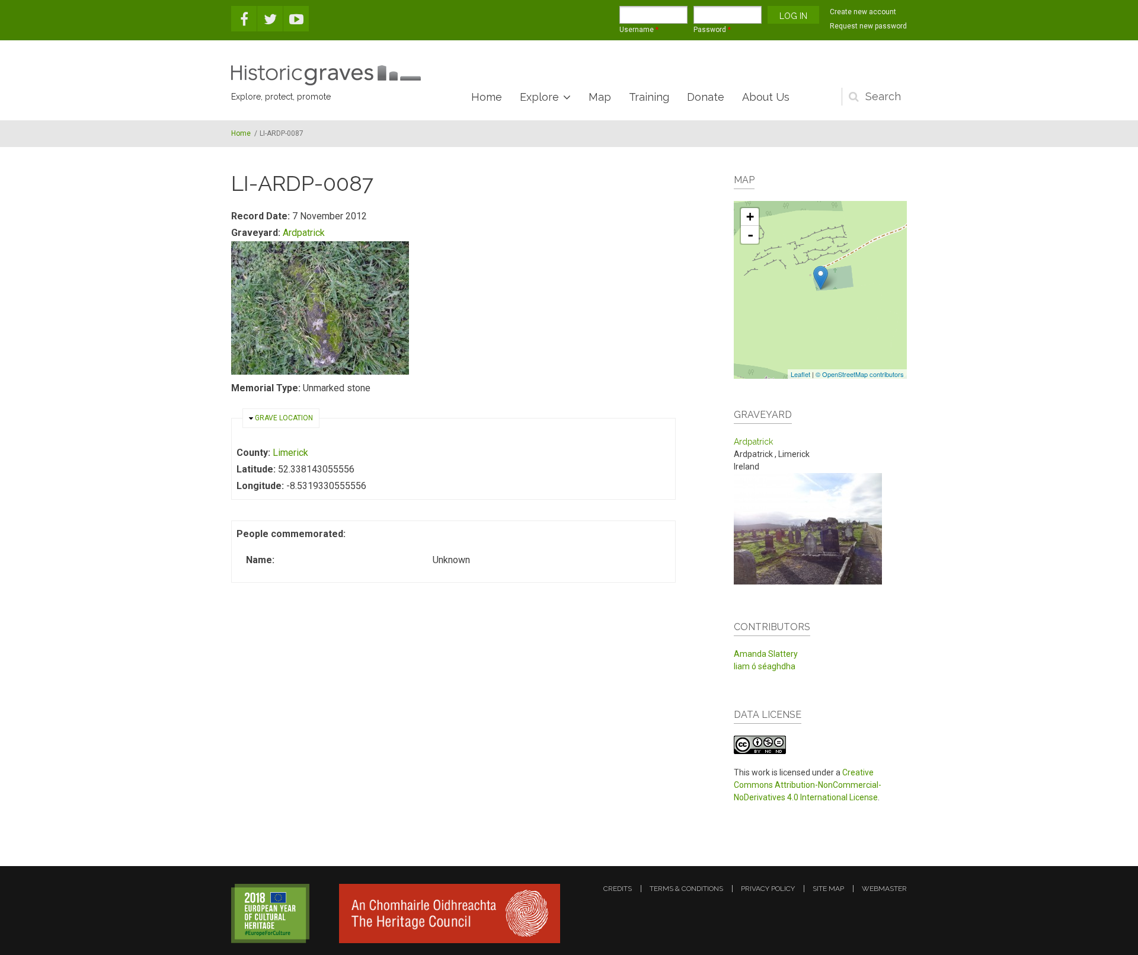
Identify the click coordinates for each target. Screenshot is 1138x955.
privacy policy (768, 888)
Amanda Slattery (766, 654)
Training (649, 97)
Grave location (284, 418)
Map (600, 97)
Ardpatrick (304, 232)
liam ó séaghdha (764, 666)
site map (828, 888)
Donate (705, 97)
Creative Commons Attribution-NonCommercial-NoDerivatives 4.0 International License (807, 785)
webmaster (884, 888)
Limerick (290, 452)
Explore (539, 97)
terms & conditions (686, 888)
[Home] (326, 75)
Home (486, 97)
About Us (765, 97)
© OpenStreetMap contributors (860, 374)
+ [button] (750, 216)
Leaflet (800, 374)
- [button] (750, 234)
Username (638, 29)
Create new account (863, 12)
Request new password (868, 26)
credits (617, 888)
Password (712, 29)
